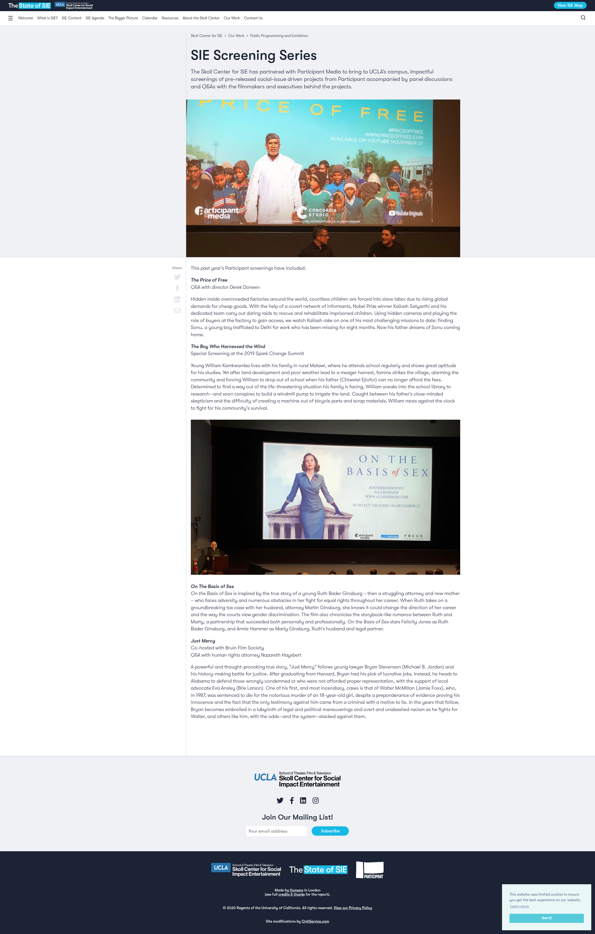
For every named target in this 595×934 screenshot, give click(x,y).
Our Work (232, 18)
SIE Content (72, 18)
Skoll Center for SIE (206, 36)
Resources (170, 18)
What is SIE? (47, 18)
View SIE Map (570, 5)
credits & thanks (291, 894)
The (29, 6)
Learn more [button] (519, 906)
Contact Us (253, 18)
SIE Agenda (95, 18)
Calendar (150, 18)
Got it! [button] (547, 918)
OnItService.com (315, 921)
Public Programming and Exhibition (279, 36)
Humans (296, 890)
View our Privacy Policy (353, 908)
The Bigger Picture (123, 18)
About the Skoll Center (201, 18)
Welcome (25, 18)
